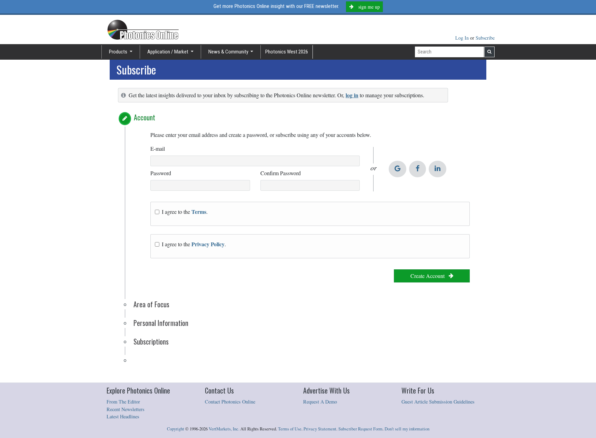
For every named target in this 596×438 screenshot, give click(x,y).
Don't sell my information (407, 429)
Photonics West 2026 (286, 52)
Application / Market (168, 52)
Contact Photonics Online (230, 401)
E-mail (157, 148)
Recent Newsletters (126, 409)
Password (160, 173)
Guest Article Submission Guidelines (438, 401)
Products (118, 52)
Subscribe (485, 37)
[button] (125, 118)
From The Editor (123, 401)
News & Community (228, 52)
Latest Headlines (123, 416)
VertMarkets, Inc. (224, 429)
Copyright (175, 429)
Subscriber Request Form (360, 429)
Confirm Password (280, 173)
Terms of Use (289, 429)
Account (144, 117)
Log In (462, 37)
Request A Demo (320, 401)
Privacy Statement (320, 429)
